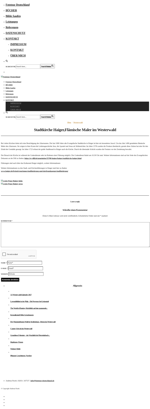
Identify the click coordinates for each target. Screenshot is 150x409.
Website (4, 274)
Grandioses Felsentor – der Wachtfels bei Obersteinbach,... (30, 335)
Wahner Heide (15, 349)
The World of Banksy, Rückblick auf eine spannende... (28, 308)
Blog (69, 122)
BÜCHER (11, 10)
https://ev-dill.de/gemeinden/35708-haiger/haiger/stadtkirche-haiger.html (52, 158)
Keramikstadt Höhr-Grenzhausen (22, 315)
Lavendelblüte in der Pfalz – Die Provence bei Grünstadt (29, 301)
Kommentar (6, 221)
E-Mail (4, 268)
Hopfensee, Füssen (16, 342)
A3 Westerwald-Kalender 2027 (21, 295)
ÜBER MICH (18, 55)
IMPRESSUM (18, 44)
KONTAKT (12, 38)
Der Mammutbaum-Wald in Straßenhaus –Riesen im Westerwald (33, 322)
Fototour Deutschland (18, 4)
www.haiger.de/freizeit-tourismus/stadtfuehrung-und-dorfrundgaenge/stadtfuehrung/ (34, 171)
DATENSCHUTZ (15, 32)
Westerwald (78, 122)
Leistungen (12, 21)
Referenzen (12, 27)
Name (4, 263)
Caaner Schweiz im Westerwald (21, 329)
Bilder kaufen (13, 16)
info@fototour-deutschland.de (42, 381)
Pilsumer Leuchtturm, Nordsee (21, 356)
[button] (7, 61)
